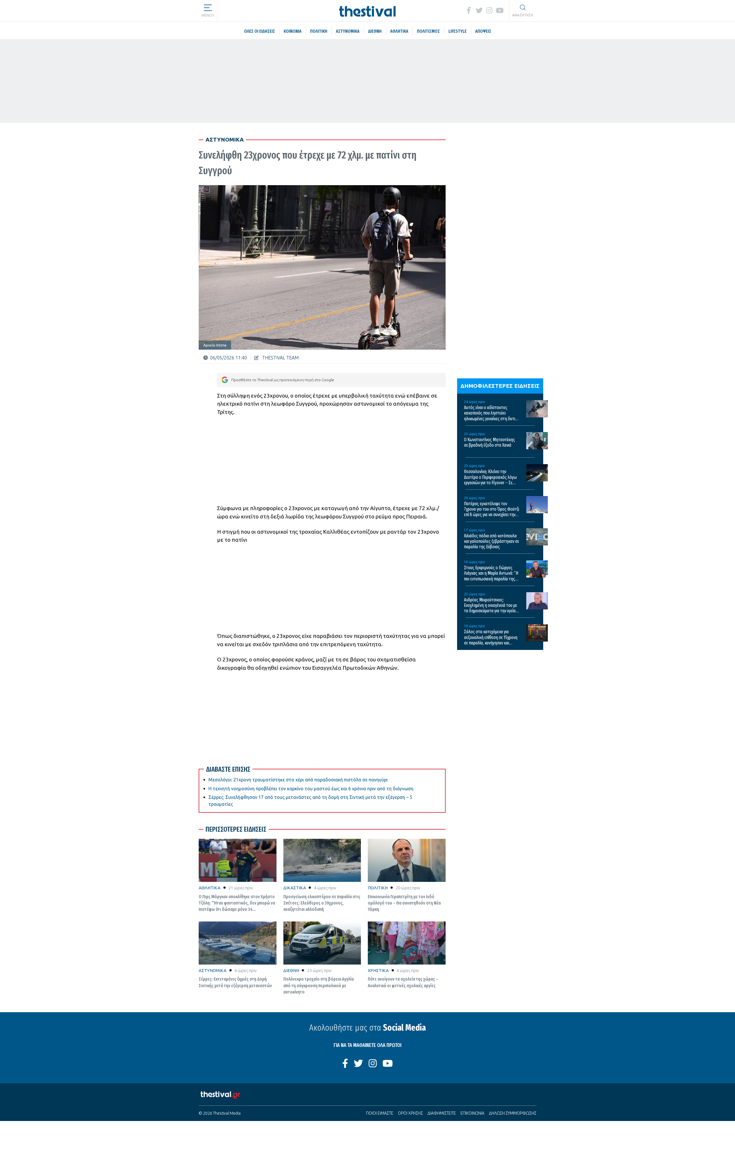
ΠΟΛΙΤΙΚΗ (378, 887)
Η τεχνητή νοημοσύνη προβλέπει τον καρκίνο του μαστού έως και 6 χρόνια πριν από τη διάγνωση (310, 788)
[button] (208, 9)
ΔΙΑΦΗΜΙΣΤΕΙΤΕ (442, 1113)
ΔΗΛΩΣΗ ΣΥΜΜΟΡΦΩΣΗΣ (512, 1113)
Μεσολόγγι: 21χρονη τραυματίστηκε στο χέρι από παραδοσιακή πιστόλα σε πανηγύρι (298, 779)
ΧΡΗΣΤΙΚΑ (378, 970)
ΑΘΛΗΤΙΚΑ (209, 887)
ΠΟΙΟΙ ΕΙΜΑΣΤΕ (379, 1113)
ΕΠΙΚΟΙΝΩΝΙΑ (472, 1113)
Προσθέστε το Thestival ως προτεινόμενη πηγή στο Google (282, 379)
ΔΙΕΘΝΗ (291, 970)
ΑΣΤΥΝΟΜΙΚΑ (213, 970)
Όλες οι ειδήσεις (251, 10)
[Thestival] (367, 11)
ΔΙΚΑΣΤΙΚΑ (294, 887)
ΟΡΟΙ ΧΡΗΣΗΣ (410, 1113)
